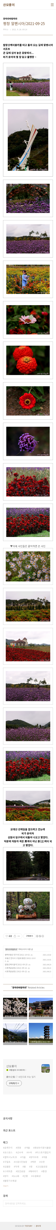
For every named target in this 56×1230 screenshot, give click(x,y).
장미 (6, 1176)
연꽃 (19, 1147)
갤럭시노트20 (10, 1157)
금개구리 (8, 1147)
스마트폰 (8, 1171)
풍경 (45, 1171)
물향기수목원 (10, 1180)
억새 (17, 1166)
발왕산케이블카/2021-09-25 (16, 964)
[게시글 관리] (19, 936)
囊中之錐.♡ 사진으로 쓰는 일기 (20, 1076)
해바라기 (34, 1171)
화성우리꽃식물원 (43, 1147)
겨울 (28, 1147)
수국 (30, 1152)
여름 (45, 1157)
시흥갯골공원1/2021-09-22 (16, 971)
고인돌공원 (42, 1166)
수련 (43, 1161)
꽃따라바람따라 (11, 949)
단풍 (26, 1176)
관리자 (38, 1225)
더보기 (5, 1185)
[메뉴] (52, 5)
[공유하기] (15, 936)
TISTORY (28, 1225)
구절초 (7, 1161)
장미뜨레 (34, 1157)
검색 (50, 1203)
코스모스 (8, 1152)
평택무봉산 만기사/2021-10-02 (17, 954)
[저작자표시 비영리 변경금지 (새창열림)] (40, 936)
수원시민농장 (21, 1161)
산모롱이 (9, 4)
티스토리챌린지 (44, 1152)
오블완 (7, 1166)
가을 (24, 1157)
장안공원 (21, 1171)
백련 (34, 1161)
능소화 (16, 1176)
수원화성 (37, 1176)
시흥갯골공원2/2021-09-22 (16, 968)
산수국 (20, 1152)
